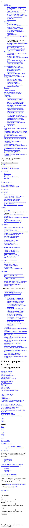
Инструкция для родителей (14, 85)
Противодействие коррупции (12, 66)
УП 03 (2, 429)
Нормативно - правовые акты (15, 67)
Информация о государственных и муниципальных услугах (16, 7)
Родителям (7, 461)
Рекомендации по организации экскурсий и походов (15, 46)
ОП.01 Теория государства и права (10, 404)
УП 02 (2, 428)
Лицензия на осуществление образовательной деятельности (12, 150)
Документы (7, 95)
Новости (6, 21)
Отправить (9, 526)
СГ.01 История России (7, 394)
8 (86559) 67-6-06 (11, 484)
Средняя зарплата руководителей (16, 73)
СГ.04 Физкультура (6, 398)
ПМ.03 (2, 421)
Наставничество (11, 20)
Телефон (3, 502)
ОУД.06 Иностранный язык (8, 378)
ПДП (2, 438)
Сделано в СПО (11, 125)
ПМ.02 (2, 420)
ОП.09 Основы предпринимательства (11, 416)
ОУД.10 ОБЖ (4, 384)
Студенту (6, 37)
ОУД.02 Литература (6, 372)
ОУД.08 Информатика (7, 381)
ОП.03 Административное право (10, 407)
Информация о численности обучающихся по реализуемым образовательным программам (15, 109)
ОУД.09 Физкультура (6, 383)
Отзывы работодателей (13, 56)
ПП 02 (2, 434)
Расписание (10, 38)
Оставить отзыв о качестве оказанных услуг (16, 231)
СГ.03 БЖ (3, 397)
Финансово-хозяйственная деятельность (15, 137)
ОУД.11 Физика (5, 385)
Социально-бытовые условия (15, 28)
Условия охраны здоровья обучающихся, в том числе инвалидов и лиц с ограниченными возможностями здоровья (15, 147)
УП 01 (2, 427)
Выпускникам (8, 460)
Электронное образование (11, 176)
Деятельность (7, 5)
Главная (6, 4)
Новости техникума (9, 243)
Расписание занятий (12, 82)
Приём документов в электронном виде (12, 464)
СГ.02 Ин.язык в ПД (6, 395)
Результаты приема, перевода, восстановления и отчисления (15, 118)
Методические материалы (14, 70)
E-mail (2, 508)
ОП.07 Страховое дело (7, 413)
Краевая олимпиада (9, 241)
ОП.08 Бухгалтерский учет (8, 414)
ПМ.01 (2, 418)
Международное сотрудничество (13, 144)
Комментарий (4, 513)
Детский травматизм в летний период (17, 10)
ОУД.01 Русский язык (7, 371)
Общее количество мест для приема (17, 36)
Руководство (7, 126)
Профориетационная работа (14, 62)
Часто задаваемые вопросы (14, 30)
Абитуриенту (7, 23)
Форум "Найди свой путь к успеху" (17, 60)
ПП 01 (2, 432)
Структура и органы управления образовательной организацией (13, 92)
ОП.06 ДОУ (4, 411)
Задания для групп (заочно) (14, 80)
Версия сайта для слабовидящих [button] (9, 162)
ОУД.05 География (6, 377)
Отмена (3, 526)
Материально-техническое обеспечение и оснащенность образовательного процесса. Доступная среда (15, 132)
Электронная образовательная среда (10, 247)
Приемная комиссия (12, 24)
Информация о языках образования (17, 116)
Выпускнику (7, 51)
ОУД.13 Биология (5, 388)
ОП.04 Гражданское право (8, 408)
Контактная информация (10, 244)
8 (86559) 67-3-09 (21, 484)
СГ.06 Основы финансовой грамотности (12, 401)
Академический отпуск (13, 121)
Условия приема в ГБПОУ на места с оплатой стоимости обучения (17, 26)
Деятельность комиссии (13, 69)
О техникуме (7, 174)
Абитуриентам (8, 459)
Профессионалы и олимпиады (15, 50)
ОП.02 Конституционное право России (11, 405)
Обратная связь (11, 72)
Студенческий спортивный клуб (16, 49)
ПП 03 (2, 435)
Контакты (6, 88)
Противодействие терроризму (9, 475)
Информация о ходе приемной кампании (15, 202)
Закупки (9, 338)
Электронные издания (13, 86)
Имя (2, 498)
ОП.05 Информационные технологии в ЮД (13, 410)
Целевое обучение (12, 34)
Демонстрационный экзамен (12, 152)
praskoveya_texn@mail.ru (11, 487)
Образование (7, 96)
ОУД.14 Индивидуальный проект (10, 390)
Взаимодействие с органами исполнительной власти (15, 64)
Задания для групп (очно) (14, 79)
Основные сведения (9, 90)
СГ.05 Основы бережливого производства (12, 400)
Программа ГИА (5, 441)
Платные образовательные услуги (13, 135)
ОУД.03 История (5, 374)
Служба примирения (13, 11)
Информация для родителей (11, 75)
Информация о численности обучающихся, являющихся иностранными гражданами (15, 114)
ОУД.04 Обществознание (7, 375)
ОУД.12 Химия (5, 387)
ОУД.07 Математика (6, 380)
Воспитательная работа (13, 83)
